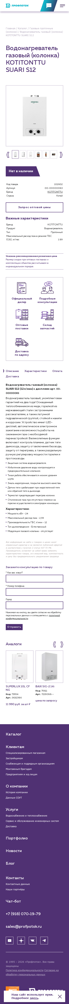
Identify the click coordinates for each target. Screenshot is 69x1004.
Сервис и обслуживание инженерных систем (32, 821)
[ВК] (32, 940)
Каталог (13, 734)
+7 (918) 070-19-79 (23, 914)
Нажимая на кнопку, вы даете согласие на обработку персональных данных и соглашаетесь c (33, 615)
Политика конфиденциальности (25, 970)
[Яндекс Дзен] (21, 940)
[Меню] (61, 5)
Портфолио (17, 838)
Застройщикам (14, 758)
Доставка (11, 826)
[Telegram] (44, 940)
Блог (10, 863)
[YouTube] (9, 940)
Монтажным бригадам (19, 769)
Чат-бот (13, 901)
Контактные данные (18, 884)
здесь (34, 998)
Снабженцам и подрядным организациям (30, 763)
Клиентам (15, 747)
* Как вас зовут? (14, 573)
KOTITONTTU (55, 192)
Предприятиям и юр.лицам (21, 774)
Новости (14, 851)
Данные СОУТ (14, 797)
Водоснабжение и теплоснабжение (26, 815)
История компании (17, 792)
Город (9, 599)
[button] (8, 155)
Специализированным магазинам (25, 753)
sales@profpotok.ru (24, 927)
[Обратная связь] (49, 5)
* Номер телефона (15, 586)
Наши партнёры (15, 889)
